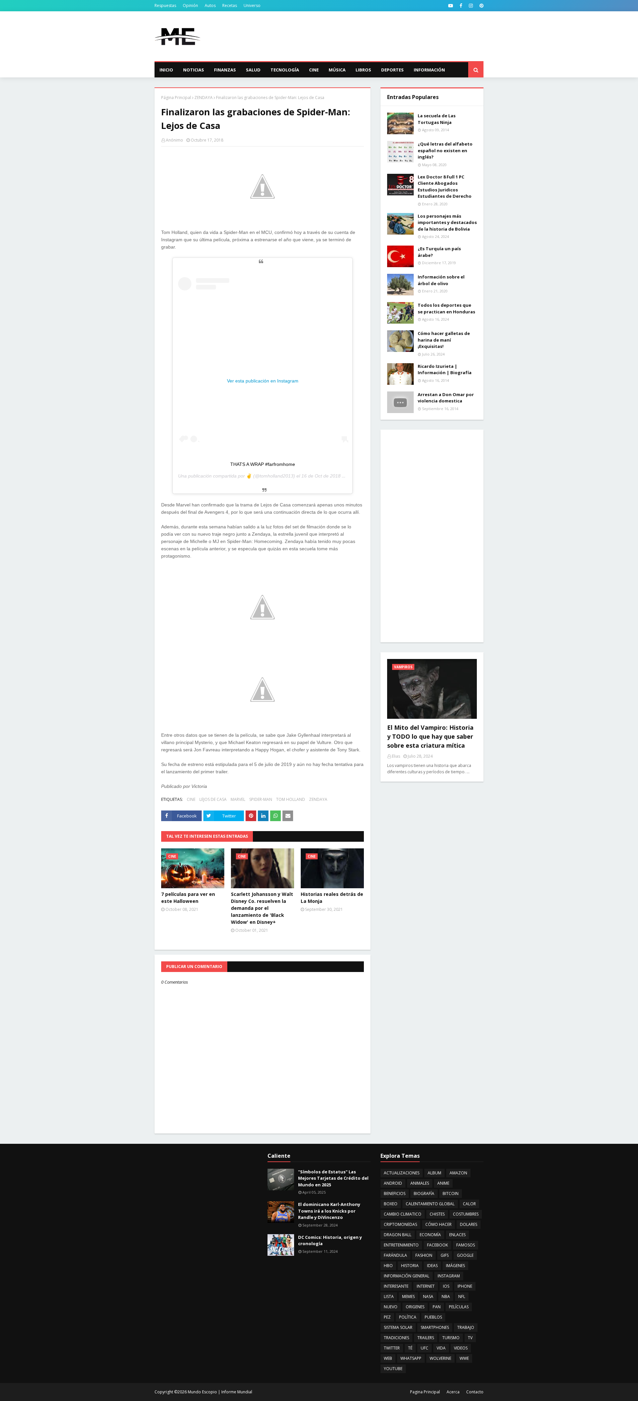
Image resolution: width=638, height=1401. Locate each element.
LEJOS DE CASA (213, 799)
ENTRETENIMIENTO (401, 1245)
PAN (437, 1307)
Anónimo (174, 140)
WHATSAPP (410, 1358)
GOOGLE (465, 1255)
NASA (428, 1296)
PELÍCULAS (459, 1307)
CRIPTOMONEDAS (400, 1224)
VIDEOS (461, 1348)
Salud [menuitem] (253, 70)
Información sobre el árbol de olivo (441, 280)
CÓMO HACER (438, 1224)
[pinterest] (480, 5)
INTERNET (426, 1286)
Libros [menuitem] (363, 70)
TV (470, 1338)
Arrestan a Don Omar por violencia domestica (446, 397)
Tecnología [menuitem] (284, 70)
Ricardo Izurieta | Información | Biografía (445, 369)
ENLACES (457, 1235)
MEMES (408, 1296)
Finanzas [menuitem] (225, 70)
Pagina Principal (425, 1392)
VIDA (441, 1348)
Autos (210, 5)
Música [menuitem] (337, 70)
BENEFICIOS (394, 1193)
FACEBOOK (437, 1245)
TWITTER (392, 1348)
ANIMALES (419, 1183)
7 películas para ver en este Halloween (188, 897)
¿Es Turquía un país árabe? (439, 252)
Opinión (190, 5)
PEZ (387, 1317)
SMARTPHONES (435, 1327)
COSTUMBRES (465, 1214)
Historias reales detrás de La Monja (332, 897)
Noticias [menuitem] (193, 70)
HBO (388, 1265)
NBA (446, 1296)
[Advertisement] (362, 36)
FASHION (423, 1255)
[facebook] (461, 5)
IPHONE (465, 1286)
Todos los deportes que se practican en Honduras (446, 308)
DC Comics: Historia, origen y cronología (330, 1240)
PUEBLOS (433, 1317)
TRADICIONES (396, 1338)
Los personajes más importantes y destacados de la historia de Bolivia (447, 222)
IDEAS (432, 1265)
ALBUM (434, 1173)
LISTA (389, 1296)
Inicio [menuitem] (166, 70)
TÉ (410, 1348)
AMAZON (458, 1173)
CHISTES (437, 1214)
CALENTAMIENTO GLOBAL (430, 1204)
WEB (388, 1358)
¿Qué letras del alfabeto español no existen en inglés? (445, 150)
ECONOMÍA (430, 1235)
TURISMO (451, 1338)
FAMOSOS (465, 1245)
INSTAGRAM (449, 1276)
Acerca (453, 1392)
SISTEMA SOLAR (398, 1327)
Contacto (474, 1392)
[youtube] (451, 5)
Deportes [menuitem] (392, 70)
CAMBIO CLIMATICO (402, 1214)
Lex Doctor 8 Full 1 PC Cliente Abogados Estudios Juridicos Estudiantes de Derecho (445, 186)
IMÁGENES (455, 1265)
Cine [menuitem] (314, 70)
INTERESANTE (396, 1286)
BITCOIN (451, 1193)
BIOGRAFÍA (424, 1193)
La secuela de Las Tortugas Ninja (437, 119)
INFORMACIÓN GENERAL (406, 1276)
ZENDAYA (203, 97)
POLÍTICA (407, 1317)
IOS (446, 1286)
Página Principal (176, 97)
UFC (424, 1348)
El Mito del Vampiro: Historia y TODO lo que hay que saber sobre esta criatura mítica (430, 736)
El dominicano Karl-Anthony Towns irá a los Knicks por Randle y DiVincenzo (329, 1210)
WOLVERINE (440, 1358)
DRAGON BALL (397, 1235)
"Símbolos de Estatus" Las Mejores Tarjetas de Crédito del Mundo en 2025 (333, 1178)
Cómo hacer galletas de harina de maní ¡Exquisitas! (444, 339)
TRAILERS (425, 1338)
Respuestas (165, 5)
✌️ (249, 476)
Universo (252, 5)
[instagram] (471, 5)
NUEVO (390, 1307)
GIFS (445, 1255)
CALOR (469, 1204)
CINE (191, 799)
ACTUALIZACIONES (401, 1173)
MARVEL (238, 799)
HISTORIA (410, 1265)
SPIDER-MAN (260, 799)
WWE (464, 1358)
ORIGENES (415, 1307)
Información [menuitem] (429, 70)
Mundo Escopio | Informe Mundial (220, 1392)
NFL (461, 1296)
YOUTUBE (393, 1368)
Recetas (229, 5)
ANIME (443, 1183)
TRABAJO (465, 1327)
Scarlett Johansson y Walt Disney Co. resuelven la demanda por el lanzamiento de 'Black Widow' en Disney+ (262, 908)
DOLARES (468, 1224)
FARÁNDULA (395, 1255)
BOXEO (390, 1204)
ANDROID (393, 1183)
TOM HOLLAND (290, 799)
